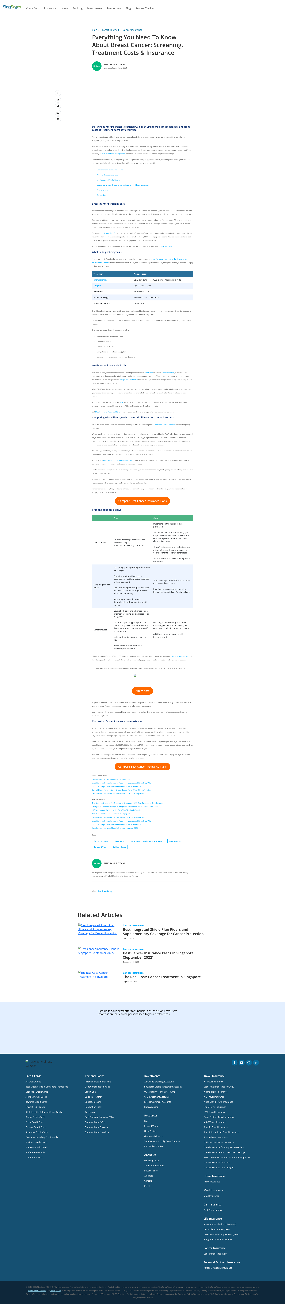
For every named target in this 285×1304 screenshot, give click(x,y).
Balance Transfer (93, 1096)
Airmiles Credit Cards (36, 1096)
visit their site (166, 246)
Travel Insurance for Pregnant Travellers (224, 1147)
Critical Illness (119, 847)
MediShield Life (168, 372)
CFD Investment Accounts (157, 1096)
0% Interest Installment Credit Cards (44, 1112)
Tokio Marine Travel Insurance (219, 1142)
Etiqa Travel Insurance (215, 1106)
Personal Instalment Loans (98, 1081)
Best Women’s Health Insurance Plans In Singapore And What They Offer (122, 783)
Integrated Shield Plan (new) (218, 1239)
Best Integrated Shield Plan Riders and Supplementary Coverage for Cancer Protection (163, 931)
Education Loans (93, 1101)
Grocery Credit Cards (36, 1127)
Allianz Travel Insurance (216, 1091)
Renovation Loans (93, 1106)
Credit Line (90, 1091)
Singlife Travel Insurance (216, 1127)
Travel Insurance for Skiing (217, 1162)
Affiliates (148, 1175)
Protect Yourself (110, 30)
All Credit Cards (33, 1081)
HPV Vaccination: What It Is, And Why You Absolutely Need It (116, 810)
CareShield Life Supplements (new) (221, 1234)
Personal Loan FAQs (94, 1122)
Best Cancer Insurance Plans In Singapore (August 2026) (115, 828)
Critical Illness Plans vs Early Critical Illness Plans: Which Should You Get (121, 790)
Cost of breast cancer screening (110, 169)
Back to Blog (104, 891)
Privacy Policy (150, 1170)
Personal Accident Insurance (218, 1267)
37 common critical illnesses (164, 424)
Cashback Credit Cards (37, 1091)
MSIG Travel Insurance (215, 1122)
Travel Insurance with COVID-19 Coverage (224, 1152)
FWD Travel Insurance (214, 1112)
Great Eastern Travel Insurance (219, 1117)
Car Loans (90, 1112)
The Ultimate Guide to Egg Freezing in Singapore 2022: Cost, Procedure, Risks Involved (127, 803)
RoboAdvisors (151, 1106)
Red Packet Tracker (153, 1146)
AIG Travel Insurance (214, 1096)
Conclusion (101, 195)
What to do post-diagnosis (107, 175)
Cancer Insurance (132, 30)
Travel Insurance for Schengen (219, 1167)
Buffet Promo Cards (35, 1152)
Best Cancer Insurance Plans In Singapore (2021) (112, 779)
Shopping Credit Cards (37, 1132)
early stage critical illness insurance (146, 841)
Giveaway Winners (153, 1136)
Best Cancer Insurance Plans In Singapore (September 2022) (158, 955)
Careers (148, 1180)
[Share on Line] (58, 119)
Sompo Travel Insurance (216, 1137)
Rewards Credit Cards (36, 1101)
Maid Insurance (211, 1195)
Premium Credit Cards (37, 1147)
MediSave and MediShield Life (109, 180)
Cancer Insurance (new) (215, 1253)
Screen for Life (110, 233)
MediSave (149, 372)
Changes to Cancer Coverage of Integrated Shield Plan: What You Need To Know (125, 806)
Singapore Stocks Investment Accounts (163, 1086)
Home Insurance (212, 1181)
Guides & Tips (100, 847)
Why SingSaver (151, 1160)
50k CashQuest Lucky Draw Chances (162, 1141)
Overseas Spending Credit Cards (42, 1137)
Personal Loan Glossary (96, 1127)
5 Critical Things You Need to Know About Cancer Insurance (116, 786)
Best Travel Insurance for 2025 (219, 1086)
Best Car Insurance (213, 1210)
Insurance (119, 841)
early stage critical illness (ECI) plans (118, 460)
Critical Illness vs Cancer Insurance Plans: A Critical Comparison (118, 793)
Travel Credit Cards (35, 1106)
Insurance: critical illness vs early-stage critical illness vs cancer (123, 185)
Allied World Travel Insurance (218, 1101)
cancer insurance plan (180, 656)
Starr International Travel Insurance (221, 1132)
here (121, 402)
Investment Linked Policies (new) (220, 1224)
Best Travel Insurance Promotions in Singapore (227, 1157)
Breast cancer (175, 841)
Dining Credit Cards (35, 1117)
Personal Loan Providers (97, 1132)
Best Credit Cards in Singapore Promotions (47, 1086)
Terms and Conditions (37, 1290)
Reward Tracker (145, 8)
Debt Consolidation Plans (97, 1086)
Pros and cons (102, 190)
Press (147, 1185)
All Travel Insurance (213, 1081)
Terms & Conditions (154, 1165)
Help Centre (150, 1131)
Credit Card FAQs (34, 1157)
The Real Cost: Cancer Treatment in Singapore (111, 813)
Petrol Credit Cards (35, 1122)
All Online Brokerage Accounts (159, 1081)
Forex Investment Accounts (157, 1101)
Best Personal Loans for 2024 (99, 1117)
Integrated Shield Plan (129, 379)
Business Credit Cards (37, 1142)
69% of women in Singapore (113, 153)
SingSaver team (114, 64)
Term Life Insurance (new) (216, 1229)
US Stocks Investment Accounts (159, 1091)
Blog (128, 8)
